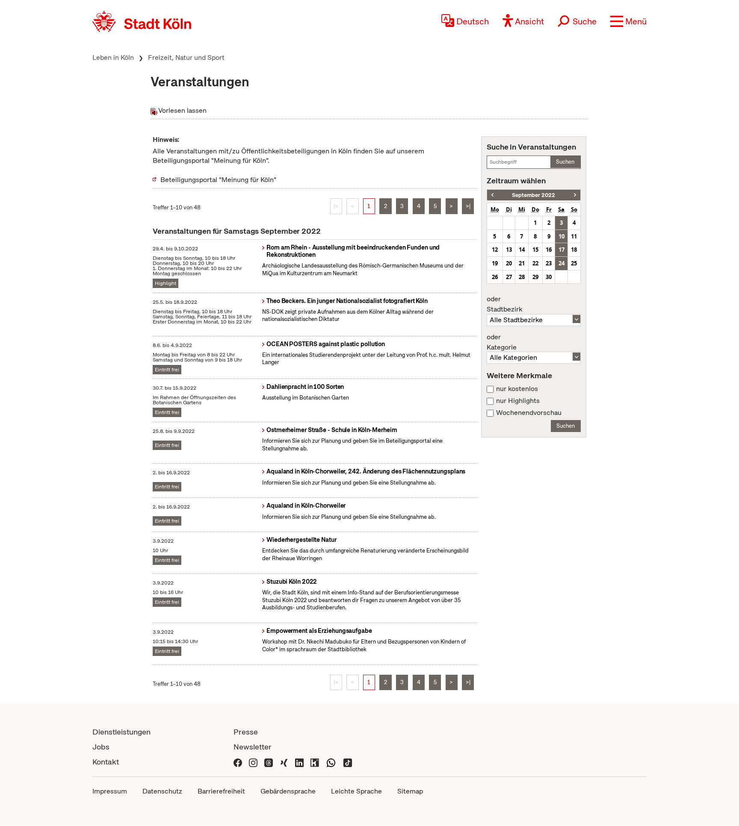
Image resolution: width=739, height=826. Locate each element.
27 (509, 277)
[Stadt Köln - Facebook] (238, 761)
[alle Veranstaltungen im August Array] (492, 195)
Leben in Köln (113, 57)
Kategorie (502, 342)
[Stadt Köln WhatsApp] (331, 761)
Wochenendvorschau (529, 412)
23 (549, 263)
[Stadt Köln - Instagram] (253, 761)
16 (549, 249)
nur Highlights (518, 400)
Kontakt (105, 762)
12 (495, 249)
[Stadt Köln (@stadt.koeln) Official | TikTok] (347, 761)
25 (574, 263)
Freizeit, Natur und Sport (186, 57)
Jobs (100, 747)
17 (562, 249)
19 (495, 263)
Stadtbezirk (504, 304)
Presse (246, 732)
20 (509, 263)
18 (574, 249)
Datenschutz (162, 791)
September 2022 (533, 195)
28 (522, 277)
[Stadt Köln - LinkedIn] (299, 761)
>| (468, 206)
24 (562, 263)
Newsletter (253, 747)
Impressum (109, 791)
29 (535, 277)
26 (495, 277)
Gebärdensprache (288, 791)
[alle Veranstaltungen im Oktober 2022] (575, 195)
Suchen (565, 161)
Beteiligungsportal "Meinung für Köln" (218, 179)
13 (509, 249)
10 (562, 236)
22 (535, 263)
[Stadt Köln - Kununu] (314, 761)
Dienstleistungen (121, 732)
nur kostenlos (517, 388)
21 (522, 263)
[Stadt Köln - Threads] (268, 761)
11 (574, 236)
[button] (628, 21)
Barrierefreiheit (221, 791)
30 (549, 277)
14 (522, 249)
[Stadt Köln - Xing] (284, 761)
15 (535, 249)
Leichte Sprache (356, 791)
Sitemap (410, 791)
